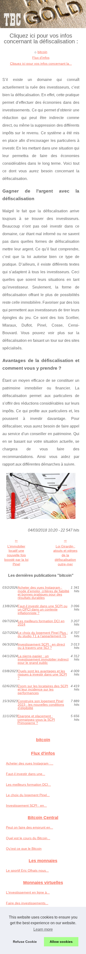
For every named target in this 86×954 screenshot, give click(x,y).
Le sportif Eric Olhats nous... (27, 870)
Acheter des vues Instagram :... (29, 763)
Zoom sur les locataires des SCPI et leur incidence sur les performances (43, 689)
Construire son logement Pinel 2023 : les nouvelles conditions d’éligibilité (41, 704)
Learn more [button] (43, 929)
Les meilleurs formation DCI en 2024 (41, 622)
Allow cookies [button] (61, 942)
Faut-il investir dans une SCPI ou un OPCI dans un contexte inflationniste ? (42, 609)
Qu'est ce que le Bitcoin (24, 848)
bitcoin (42, 52)
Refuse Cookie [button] (25, 942)
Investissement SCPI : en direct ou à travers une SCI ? (41, 646)
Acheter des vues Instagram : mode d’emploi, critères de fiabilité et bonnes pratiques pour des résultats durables (43, 593)
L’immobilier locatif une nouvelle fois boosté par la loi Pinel (16, 555)
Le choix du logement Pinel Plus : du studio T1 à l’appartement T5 (43, 634)
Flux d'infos (40, 58)
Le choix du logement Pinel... (28, 795)
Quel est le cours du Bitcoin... (28, 838)
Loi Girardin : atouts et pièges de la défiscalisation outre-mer (65, 555)
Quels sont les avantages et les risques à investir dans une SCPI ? (42, 674)
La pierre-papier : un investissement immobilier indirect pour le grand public (43, 659)
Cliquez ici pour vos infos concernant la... (41, 63)
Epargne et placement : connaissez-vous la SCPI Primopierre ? (36, 719)
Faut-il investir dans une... (25, 774)
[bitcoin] (43, 14)
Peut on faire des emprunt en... (29, 827)
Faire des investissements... (27, 903)
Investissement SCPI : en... (26, 805)
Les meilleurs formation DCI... (28, 784)
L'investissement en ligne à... (28, 892)
